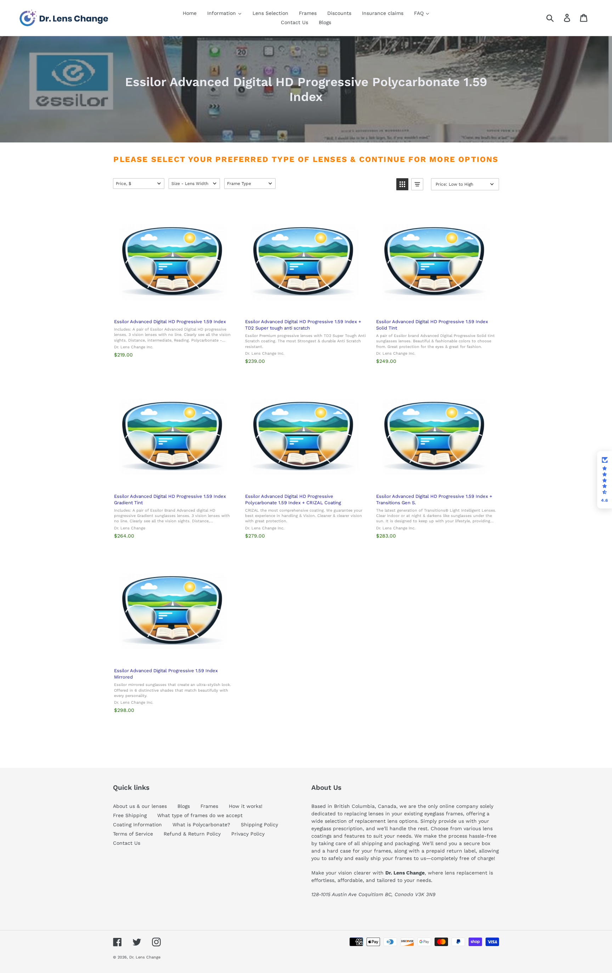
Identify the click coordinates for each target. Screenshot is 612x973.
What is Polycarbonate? (201, 824)
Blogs (183, 806)
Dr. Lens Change (144, 957)
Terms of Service (133, 834)
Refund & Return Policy (192, 834)
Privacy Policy (248, 834)
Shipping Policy (259, 824)
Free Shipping (130, 815)
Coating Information (137, 824)
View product (174, 305)
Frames (209, 806)
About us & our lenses (140, 806)
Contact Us (126, 843)
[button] (138, 183)
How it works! (245, 806)
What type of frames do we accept (200, 815)
